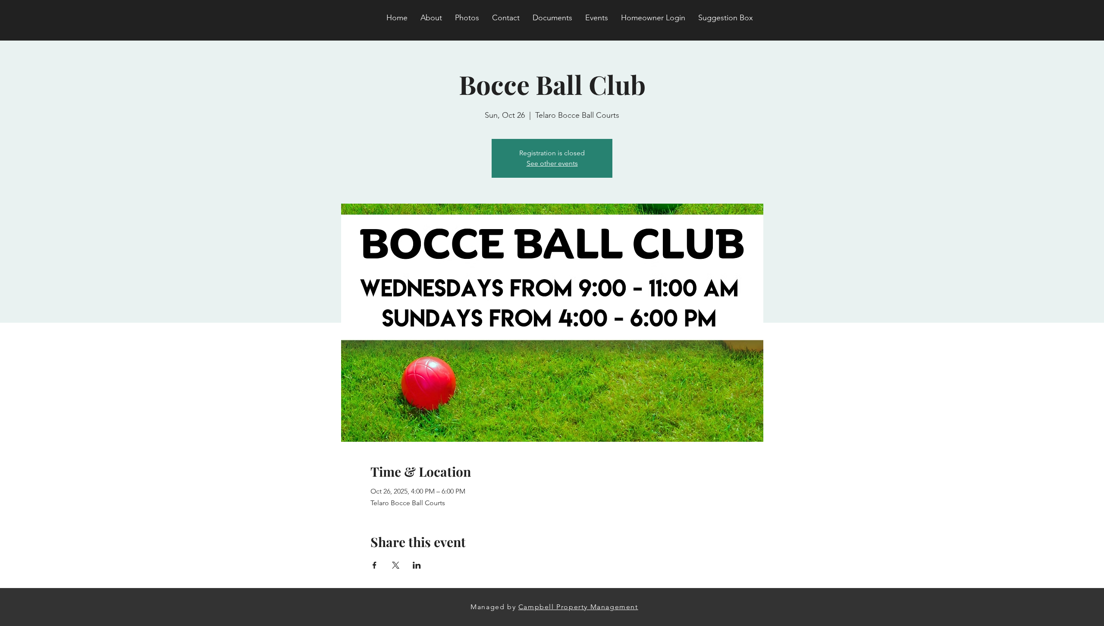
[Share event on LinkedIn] (417, 565)
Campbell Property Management (578, 607)
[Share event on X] (396, 565)
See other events (552, 163)
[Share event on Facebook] (374, 565)
